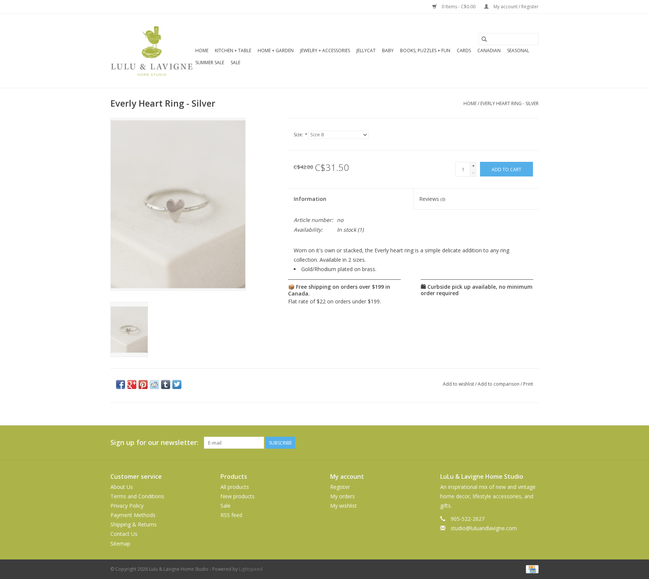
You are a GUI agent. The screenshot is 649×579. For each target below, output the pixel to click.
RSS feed (231, 515)
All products (234, 486)
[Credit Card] (531, 568)
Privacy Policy (126, 505)
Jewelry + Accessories (325, 50)
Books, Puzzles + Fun (425, 50)
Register (340, 486)
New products (237, 496)
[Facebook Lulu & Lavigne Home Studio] (506, 443)
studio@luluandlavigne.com (484, 528)
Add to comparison (499, 384)
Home (201, 50)
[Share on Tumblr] (165, 384)
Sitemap (120, 543)
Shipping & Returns (133, 524)
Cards (464, 50)
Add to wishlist (459, 384)
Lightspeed (251, 569)
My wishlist (343, 505)
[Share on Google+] (131, 384)
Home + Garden (276, 50)
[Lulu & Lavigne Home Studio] (151, 51)
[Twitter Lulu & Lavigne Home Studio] (519, 443)
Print (528, 384)
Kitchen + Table (233, 50)
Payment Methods (132, 515)
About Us (121, 486)
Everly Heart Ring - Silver (509, 103)
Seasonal (518, 50)
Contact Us (123, 533)
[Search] (484, 39)
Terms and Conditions (137, 496)
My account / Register (515, 6)
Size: (300, 134)
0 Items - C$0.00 (459, 6)
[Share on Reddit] (154, 384)
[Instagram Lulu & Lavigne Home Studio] (533, 443)
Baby (388, 50)
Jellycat (366, 50)
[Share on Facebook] (120, 384)
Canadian (489, 50)
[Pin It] (143, 384)
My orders (342, 496)
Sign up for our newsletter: (154, 442)
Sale (235, 62)
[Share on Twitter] (176, 384)
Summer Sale (209, 62)
